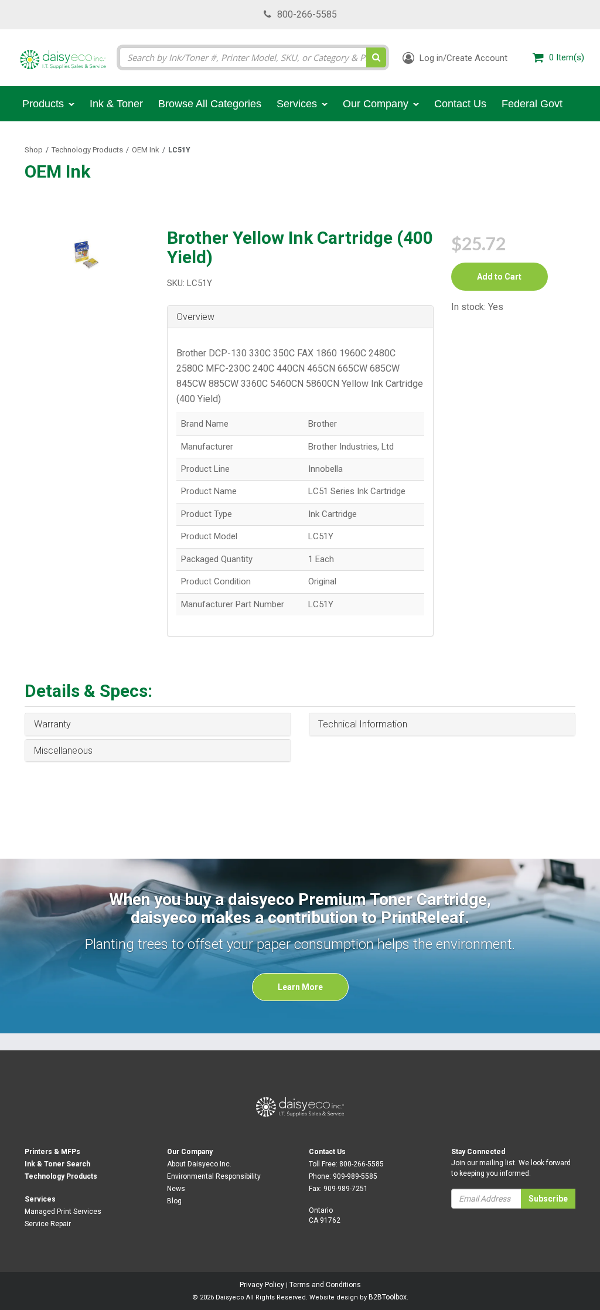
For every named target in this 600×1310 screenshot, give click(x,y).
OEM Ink (145, 149)
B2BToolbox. (388, 1297)
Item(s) (566, 57)
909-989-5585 (355, 1176)
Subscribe (548, 1198)
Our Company (190, 1152)
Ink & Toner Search (57, 1164)
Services (40, 1199)
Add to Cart (499, 276)
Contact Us (327, 1152)
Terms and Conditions (325, 1285)
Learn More (300, 987)
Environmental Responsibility (214, 1176)
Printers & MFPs (52, 1152)
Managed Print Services (63, 1211)
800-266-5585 (307, 14)
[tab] (300, 317)
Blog (174, 1201)
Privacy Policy (262, 1285)
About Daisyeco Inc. (199, 1164)
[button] (300, 317)
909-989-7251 (345, 1189)
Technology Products (87, 149)
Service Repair (48, 1224)
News (176, 1189)
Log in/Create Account (462, 58)
